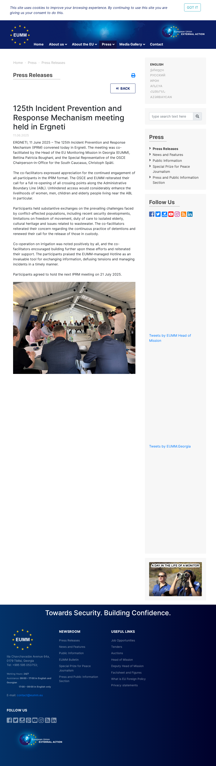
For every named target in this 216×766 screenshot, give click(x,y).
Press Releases (53, 62)
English (156, 64)
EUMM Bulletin (69, 659)
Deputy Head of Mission (127, 666)
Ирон (154, 80)
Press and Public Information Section (175, 180)
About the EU (83, 44)
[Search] (197, 116)
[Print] (133, 76)
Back (124, 88)
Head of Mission (122, 659)
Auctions (117, 653)
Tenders (116, 646)
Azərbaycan (161, 97)
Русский (157, 75)
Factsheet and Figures (126, 672)
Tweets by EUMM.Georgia (170, 446)
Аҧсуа (156, 86)
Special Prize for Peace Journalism (171, 169)
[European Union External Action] (38, 739)
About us (56, 44)
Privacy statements (124, 685)
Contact (156, 44)
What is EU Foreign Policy (128, 679)
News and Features (168, 154)
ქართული (157, 70)
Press (106, 44)
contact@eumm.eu (30, 695)
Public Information (167, 160)
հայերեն (157, 91)
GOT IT (192, 7)
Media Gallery (130, 44)
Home (39, 44)
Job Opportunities (123, 640)
